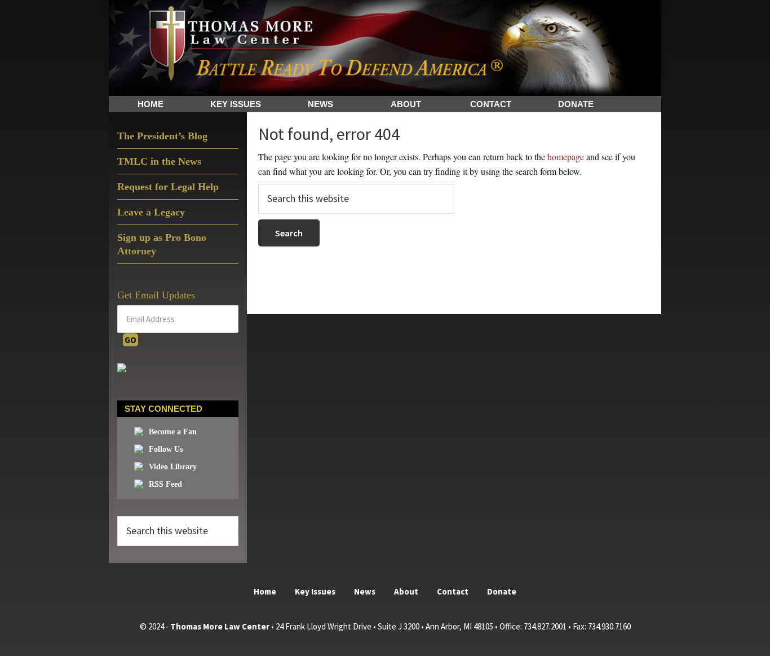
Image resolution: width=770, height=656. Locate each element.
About (406, 591)
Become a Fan (173, 432)
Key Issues (315, 591)
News (364, 591)
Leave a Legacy (151, 212)
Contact (452, 591)
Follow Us (166, 449)
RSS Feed (165, 484)
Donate (501, 591)
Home (265, 591)
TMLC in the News (159, 161)
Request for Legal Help (168, 186)
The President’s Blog (162, 136)
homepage (565, 156)
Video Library (173, 467)
